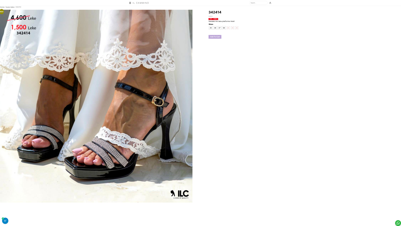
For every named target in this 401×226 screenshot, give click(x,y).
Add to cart (215, 37)
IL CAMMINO (141, 3)
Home (2, 7)
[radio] (211, 27)
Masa (211, 24)
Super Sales (10, 7)
